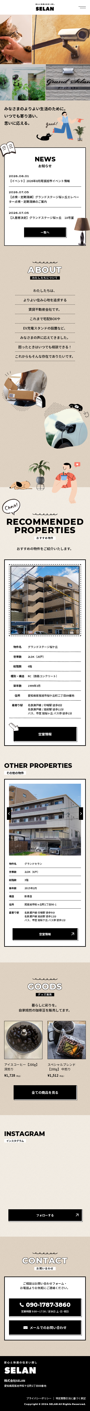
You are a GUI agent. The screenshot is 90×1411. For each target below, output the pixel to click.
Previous (9, 813)
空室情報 (45, 734)
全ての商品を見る (45, 1092)
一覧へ (45, 232)
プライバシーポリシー (38, 1398)
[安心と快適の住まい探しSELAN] (45, 7)
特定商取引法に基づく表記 (71, 1398)
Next (81, 813)
